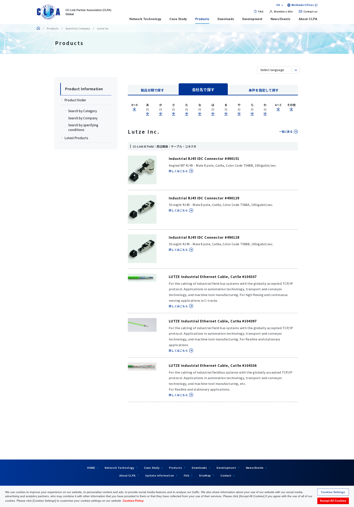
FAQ (260, 11)
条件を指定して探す (264, 90)
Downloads (226, 19)
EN (278, 5)
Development (252, 19)
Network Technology (145, 19)
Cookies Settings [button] (333, 492)
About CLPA (308, 19)
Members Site (283, 11)
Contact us (310, 11)
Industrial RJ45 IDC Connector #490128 (204, 237)
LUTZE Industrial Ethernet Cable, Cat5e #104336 (213, 365)
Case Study (178, 19)
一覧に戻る (286, 131)
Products (202, 19)
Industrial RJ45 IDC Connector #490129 (204, 197)
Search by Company (78, 28)
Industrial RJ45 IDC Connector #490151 (204, 158)
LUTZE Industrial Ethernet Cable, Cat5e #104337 (213, 276)
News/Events (280, 19)
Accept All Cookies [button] (333, 500)
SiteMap (205, 475)
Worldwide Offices (303, 5)
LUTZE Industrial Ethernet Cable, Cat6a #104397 (213, 320)
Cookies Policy (133, 500)
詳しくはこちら (178, 171)
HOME (91, 467)
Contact (225, 475)
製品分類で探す (152, 90)
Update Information (159, 475)
